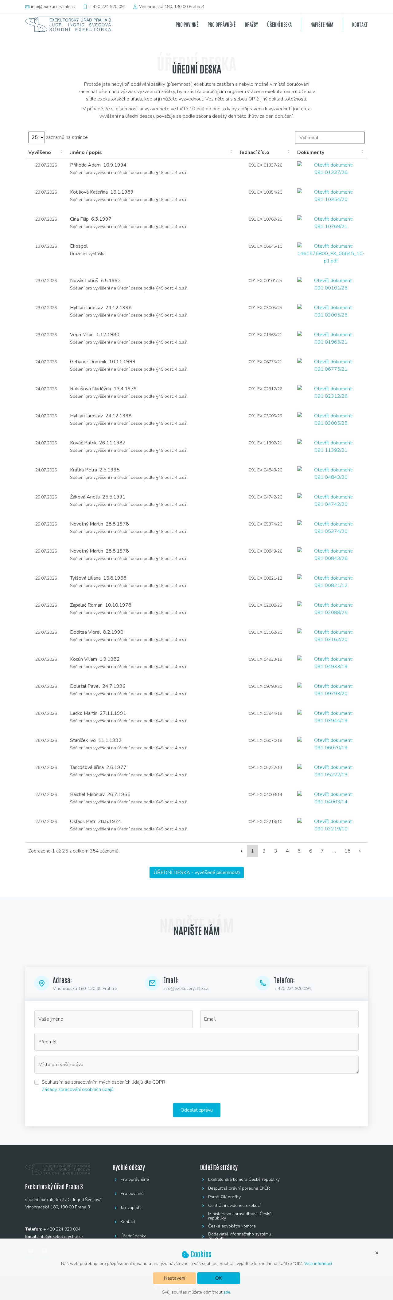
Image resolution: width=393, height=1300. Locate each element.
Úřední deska (133, 1236)
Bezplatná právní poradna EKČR (239, 1188)
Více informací (318, 1264)
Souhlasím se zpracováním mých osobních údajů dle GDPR (103, 1082)
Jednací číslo (254, 152)
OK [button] (218, 1278)
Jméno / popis (86, 152)
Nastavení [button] (174, 1278)
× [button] (377, 1252)
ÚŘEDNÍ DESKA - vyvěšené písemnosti (197, 872)
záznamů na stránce (66, 137)
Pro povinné (132, 1194)
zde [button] (227, 1292)
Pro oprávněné (135, 1179)
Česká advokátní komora (232, 1226)
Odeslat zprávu (197, 1110)
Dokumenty (310, 152)
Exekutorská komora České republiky (244, 1179)
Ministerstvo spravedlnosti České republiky (240, 1216)
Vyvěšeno (39, 152)
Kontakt (128, 1222)
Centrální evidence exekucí (234, 1205)
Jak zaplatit (131, 1208)
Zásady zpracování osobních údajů (78, 1089)
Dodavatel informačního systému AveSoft (239, 1236)
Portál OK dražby (224, 1197)
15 (347, 851)
